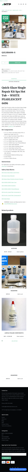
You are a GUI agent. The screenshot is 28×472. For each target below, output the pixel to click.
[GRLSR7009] (14, 356)
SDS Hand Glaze (6, 198)
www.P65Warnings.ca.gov (10, 203)
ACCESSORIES (5, 436)
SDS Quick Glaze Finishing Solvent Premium (12, 179)
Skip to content (4, 0)
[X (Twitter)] (12, 467)
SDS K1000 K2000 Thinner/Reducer (10, 189)
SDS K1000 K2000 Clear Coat (9, 182)
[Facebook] (10, 467)
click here (4, 166)
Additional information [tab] (14, 81)
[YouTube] (17, 467)
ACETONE (14, 248)
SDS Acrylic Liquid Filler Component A (11, 192)
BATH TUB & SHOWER (7, 433)
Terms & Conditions (6, 426)
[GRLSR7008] (14, 272)
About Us (4, 419)
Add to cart (17, 62)
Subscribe (6, 458)
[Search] (18, 4)
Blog (3, 420)
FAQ (3, 422)
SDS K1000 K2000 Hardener (9, 185)
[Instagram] (15, 467)
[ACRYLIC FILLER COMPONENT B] (14, 314)
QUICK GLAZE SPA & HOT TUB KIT (11, 72)
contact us (10, 126)
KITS (9, 71)
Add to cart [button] (20, 294)
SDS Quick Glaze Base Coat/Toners (10, 172)
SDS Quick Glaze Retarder (8, 175)
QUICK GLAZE (14, 71)
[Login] (21, 4)
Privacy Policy (5, 424)
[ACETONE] (14, 229)
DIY (2, 435)
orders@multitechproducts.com (9, 406)
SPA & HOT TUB (21, 71)
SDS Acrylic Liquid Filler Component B (11, 195)
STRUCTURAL (5, 440)
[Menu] (25, 4)
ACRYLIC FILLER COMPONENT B (14, 333)
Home (3, 417)
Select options (20, 251)
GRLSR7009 (14, 375)
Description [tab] (14, 78)
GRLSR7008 (14, 290)
